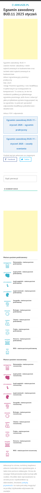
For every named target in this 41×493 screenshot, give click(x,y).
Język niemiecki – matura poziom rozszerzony (24, 394)
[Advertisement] (20, 39)
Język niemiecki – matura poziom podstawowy (24, 292)
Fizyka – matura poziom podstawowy (21, 330)
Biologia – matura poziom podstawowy (22, 311)
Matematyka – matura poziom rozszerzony (23, 365)
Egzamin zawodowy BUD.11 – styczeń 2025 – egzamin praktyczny (21, 125)
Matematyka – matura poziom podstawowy (23, 263)
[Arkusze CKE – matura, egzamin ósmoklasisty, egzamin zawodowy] (20, 4)
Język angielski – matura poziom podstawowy (24, 282)
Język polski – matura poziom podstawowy (23, 273)
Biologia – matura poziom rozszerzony (22, 413)
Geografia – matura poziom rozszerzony (22, 403)
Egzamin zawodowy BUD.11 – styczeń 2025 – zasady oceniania (21, 144)
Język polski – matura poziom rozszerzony (23, 375)
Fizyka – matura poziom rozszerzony (21, 432)
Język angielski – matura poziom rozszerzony (24, 384)
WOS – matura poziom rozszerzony (25, 451)
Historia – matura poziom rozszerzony (21, 442)
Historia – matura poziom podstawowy (21, 340)
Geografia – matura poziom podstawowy (22, 301)
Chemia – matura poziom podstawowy (21, 320)
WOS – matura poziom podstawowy (25, 348)
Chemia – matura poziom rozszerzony (21, 423)
